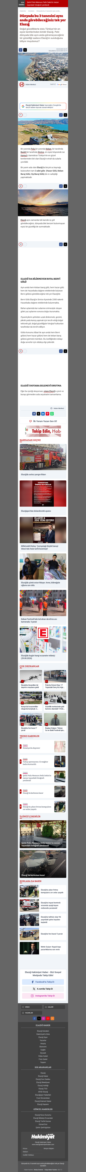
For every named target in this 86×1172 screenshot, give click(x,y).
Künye (25, 1148)
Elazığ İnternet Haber (43, 1101)
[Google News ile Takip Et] (61, 84)
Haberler (23, 11)
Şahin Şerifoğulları (43, 1127)
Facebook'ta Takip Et (44, 982)
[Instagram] (43, 1018)
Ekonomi (43, 1047)
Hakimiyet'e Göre (43, 1034)
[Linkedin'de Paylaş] (43, 414)
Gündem (31, 11)
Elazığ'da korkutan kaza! (57, 2)
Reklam (25, 1152)
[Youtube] (48, 1018)
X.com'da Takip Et (45, 989)
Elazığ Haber (43, 1076)
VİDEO (27, 1007)
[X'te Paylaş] (25, 50)
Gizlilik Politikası (28, 1155)
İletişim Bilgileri (49, 1148)
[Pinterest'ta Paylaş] (47, 414)
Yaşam (43, 1062)
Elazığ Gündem (43, 1031)
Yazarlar (43, 1040)
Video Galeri (43, 1056)
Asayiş (43, 1043)
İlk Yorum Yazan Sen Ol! (45, 421)
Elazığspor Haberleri (43, 1095)
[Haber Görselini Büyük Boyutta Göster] (43, 67)
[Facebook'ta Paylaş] (20, 50)
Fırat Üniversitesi (43, 1098)
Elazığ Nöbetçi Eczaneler (43, 1118)
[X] (39, 1018)
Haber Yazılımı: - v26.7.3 (43, 1170)
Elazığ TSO (43, 1089)
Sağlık (43, 1050)
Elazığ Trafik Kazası (43, 1121)
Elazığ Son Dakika (43, 1079)
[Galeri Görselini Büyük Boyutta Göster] (43, 131)
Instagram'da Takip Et (45, 996)
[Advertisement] (43, 95)
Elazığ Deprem (43, 1104)
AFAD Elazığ (43, 1092)
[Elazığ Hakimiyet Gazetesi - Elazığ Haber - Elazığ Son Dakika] (43, 1137)
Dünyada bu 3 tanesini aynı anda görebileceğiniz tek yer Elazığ (48, 11)
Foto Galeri (43, 1059)
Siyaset (43, 1053)
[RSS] (52, 1018)
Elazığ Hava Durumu (43, 1115)
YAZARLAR (29, 1013)
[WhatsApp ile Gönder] (52, 414)
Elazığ (43, 1073)
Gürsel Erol (43, 1124)
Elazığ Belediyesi (43, 1082)
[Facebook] (34, 1018)
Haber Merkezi (31, 84)
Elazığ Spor (43, 1037)
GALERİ (50, 1007)
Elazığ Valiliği (43, 1085)
